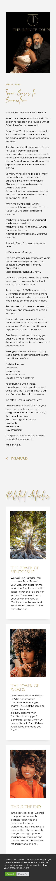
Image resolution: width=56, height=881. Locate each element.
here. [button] (27, 867)
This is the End (26, 807)
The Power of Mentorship (25, 570)
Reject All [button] (23, 874)
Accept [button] (10, 874)
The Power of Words (25, 688)
